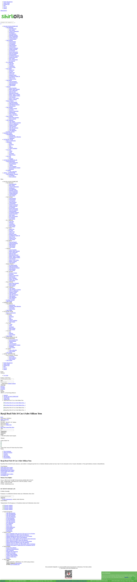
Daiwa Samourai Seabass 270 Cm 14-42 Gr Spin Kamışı (19, 541)
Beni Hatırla (5, 383)
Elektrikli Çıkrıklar (13, 35)
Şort (10, 157)
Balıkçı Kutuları (9, 100)
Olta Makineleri (9, 27)
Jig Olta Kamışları (10, 518)
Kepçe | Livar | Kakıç (14, 98)
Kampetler (11, 169)
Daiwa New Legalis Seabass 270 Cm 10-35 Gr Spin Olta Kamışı (21, 538)
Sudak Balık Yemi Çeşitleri (7, 467)
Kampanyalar (6, 4)
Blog (4, 5)
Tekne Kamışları (13, 45)
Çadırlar (11, 165)
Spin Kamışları (12, 41)
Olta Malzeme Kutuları (14, 104)
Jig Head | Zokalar (10, 131)
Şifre (2, 380)
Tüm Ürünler (12, 195)
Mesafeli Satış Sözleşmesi (12, 551)
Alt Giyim (8, 156)
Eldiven (11, 147)
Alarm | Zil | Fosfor (13, 115)
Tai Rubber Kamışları (14, 55)
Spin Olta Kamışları (10, 515)
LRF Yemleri (12, 121)
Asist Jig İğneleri (13, 81)
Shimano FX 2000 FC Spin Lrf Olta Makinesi (16, 537)
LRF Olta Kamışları (10, 513)
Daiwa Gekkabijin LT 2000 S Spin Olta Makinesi (17, 534)
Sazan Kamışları (12, 54)
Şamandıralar (12, 112)
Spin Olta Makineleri (11, 516)
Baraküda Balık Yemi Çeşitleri (7, 470)
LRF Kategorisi (9, 120)
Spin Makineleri (12, 28)
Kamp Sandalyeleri (13, 162)
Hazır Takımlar (9, 116)
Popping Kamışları (13, 57)
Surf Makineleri (12, 34)
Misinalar (11, 64)
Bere (10, 145)
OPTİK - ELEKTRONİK (9, 172)
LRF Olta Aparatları (13, 127)
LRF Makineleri (12, 130)
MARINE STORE (7, 133)
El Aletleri (8, 170)
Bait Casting (12, 30)
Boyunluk (11, 144)
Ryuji (2, 417)
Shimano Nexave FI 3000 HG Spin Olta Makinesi (17, 542)
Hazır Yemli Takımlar (14, 117)
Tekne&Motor (9, 134)
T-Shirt (10, 151)
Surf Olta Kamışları (10, 520)
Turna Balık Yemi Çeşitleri (6, 468)
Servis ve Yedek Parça (11, 556)
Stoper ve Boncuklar (13, 111)
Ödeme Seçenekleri (7, 452)
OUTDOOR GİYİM (8, 139)
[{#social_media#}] (8, 505)
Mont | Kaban (12, 154)
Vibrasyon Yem (12, 79)
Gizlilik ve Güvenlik (10, 552)
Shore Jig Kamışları (13, 53)
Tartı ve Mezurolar (13, 90)
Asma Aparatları (12, 88)
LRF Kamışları (12, 126)
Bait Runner (12, 32)
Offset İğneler (12, 85)
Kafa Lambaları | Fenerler (12, 174)
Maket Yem (11, 70)
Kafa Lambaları (12, 176)
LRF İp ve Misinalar (13, 124)
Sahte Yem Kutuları (13, 103)
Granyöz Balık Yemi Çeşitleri (7, 471)
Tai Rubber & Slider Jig (14, 76)
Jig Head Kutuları (13, 102)
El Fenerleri (11, 175)
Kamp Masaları (12, 163)
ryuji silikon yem (4, 475)
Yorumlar (5, 453)
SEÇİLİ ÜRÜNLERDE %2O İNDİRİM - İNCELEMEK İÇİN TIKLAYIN (61, 580)
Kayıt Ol (2, 386)
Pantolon (11, 158)
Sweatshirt (11, 153)
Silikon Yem (12, 72)
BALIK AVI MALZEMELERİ (10, 26)
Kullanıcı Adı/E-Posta (5, 377)
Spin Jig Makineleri (13, 36)
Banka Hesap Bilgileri (11, 547)
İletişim (5, 8)
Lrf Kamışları (12, 44)
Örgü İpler (11, 63)
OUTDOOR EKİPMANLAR (10, 160)
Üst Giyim (8, 149)
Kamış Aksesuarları (13, 52)
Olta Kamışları (9, 40)
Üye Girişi (5, 375)
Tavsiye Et (8, 447)
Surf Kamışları (12, 43)
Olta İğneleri (9, 80)
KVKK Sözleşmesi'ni (7, 499)
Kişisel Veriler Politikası (11, 554)
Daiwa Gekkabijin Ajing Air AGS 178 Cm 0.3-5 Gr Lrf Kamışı (20, 533)
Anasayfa (5, 395)
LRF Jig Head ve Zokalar (15, 122)
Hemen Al (3, 433)
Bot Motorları (9, 531)
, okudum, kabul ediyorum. (13, 499)
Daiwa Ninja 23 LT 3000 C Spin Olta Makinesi (17, 540)
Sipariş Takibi (6, 3)
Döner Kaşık (12, 77)
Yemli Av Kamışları (13, 48)
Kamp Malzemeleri (10, 161)
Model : (5, 419)
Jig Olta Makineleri (10, 519)
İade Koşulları (6, 456)
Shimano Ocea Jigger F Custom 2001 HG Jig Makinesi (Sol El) (20, 545)
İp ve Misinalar (9, 62)
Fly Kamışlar (12, 61)
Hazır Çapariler (12, 118)
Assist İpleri (11, 66)
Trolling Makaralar (13, 37)
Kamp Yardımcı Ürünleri (14, 167)
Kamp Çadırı (9, 525)
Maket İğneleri (12, 84)
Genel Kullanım (12, 39)
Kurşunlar (11, 109)
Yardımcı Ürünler (13, 108)
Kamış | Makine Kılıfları (14, 95)
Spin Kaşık (11, 73)
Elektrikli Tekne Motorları (15, 136)
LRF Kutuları (12, 129)
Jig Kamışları (12, 50)
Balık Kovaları (12, 91)
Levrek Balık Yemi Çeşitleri (7, 474)
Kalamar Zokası (12, 75)
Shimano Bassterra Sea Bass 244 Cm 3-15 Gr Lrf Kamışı (19, 536)
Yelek (10, 152)
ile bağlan (3, 387)
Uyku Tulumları (12, 166)
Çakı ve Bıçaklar (13, 171)
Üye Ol (5, 7)
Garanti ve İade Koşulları (12, 555)
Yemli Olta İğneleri (13, 82)
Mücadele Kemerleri (13, 93)
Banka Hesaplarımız (8, 1)
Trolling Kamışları (13, 49)
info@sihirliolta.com (15, 564)
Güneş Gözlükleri (13, 148)
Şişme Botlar (12, 135)
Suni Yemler (9, 68)
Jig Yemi (11, 71)
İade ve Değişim (10, 550)
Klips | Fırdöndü (12, 113)
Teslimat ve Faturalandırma (12, 549)
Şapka (10, 143)
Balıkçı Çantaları (13, 99)
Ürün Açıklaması (7, 451)
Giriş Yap (3, 385)
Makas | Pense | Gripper (14, 94)
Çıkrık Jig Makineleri (14, 31)
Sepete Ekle (3, 431)
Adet (2, 428)
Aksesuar (8, 86)
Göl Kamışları (12, 46)
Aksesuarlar (11, 138)
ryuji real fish (3, 472)
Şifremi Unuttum (12, 383)
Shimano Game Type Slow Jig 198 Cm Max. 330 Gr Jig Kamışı (20, 543)
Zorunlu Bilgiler (7, 457)
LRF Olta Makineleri (11, 514)
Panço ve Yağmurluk (11, 140)
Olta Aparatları (9, 107)
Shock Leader (12, 67)
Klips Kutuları (12, 106)
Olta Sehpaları (12, 97)
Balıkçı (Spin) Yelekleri (14, 89)
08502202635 (4, 10)
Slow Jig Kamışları (13, 59)
